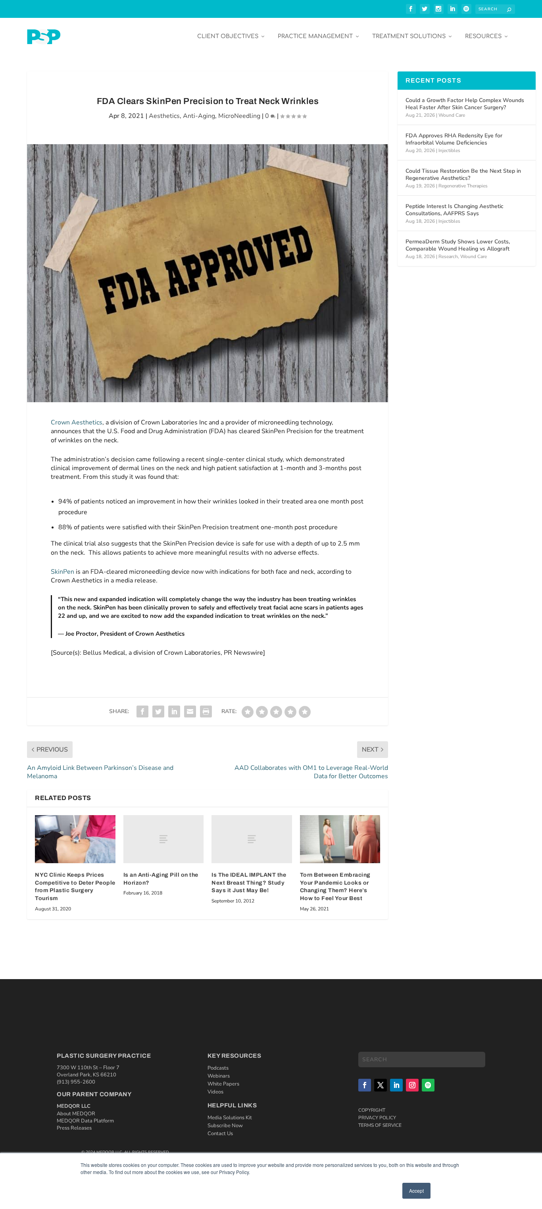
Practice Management (315, 36)
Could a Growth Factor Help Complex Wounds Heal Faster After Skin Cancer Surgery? (465, 103)
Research (448, 256)
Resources (483, 36)
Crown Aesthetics (76, 422)
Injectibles (449, 150)
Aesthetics (164, 116)
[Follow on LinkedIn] (396, 1085)
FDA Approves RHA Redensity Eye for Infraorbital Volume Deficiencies (454, 139)
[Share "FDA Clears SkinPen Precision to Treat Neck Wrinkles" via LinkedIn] (174, 711)
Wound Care (451, 115)
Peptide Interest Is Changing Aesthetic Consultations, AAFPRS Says (455, 209)
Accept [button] (416, 1190)
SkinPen (62, 571)
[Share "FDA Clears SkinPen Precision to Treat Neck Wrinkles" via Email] (190, 711)
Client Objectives (227, 36)
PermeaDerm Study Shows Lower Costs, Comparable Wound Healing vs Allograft (458, 245)
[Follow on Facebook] (364, 1085)
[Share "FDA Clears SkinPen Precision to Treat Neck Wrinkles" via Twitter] (158, 711)
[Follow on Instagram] (412, 1085)
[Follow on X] (380, 1085)
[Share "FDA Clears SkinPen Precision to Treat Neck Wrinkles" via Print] (206, 711)
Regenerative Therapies (463, 186)
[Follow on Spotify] (428, 1085)
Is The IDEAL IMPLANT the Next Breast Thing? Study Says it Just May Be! (248, 882)
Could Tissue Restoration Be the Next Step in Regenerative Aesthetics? (463, 174)
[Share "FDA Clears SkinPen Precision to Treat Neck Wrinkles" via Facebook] (142, 711)
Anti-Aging (199, 116)
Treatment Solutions (409, 36)
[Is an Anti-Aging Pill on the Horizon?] (163, 839)
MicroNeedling (239, 116)
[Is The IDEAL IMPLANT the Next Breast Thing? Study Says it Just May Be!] (251, 839)
